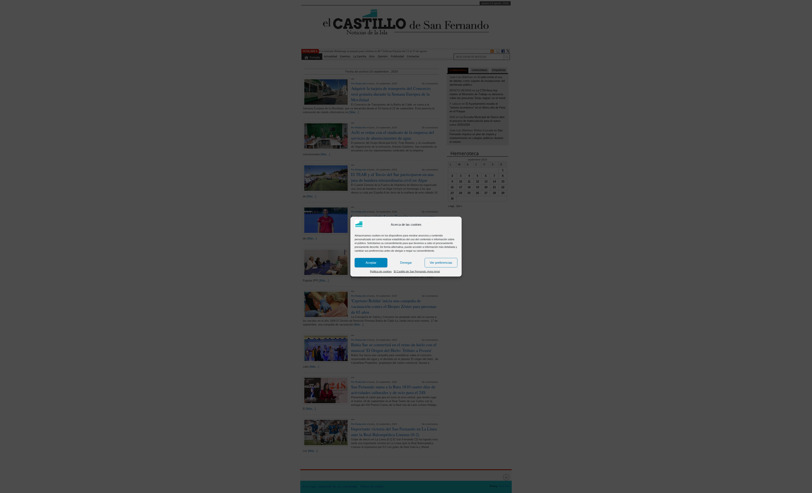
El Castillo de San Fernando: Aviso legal (417, 271)
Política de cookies (381, 271)
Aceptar (371, 262)
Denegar (406, 262)
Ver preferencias (441, 262)
